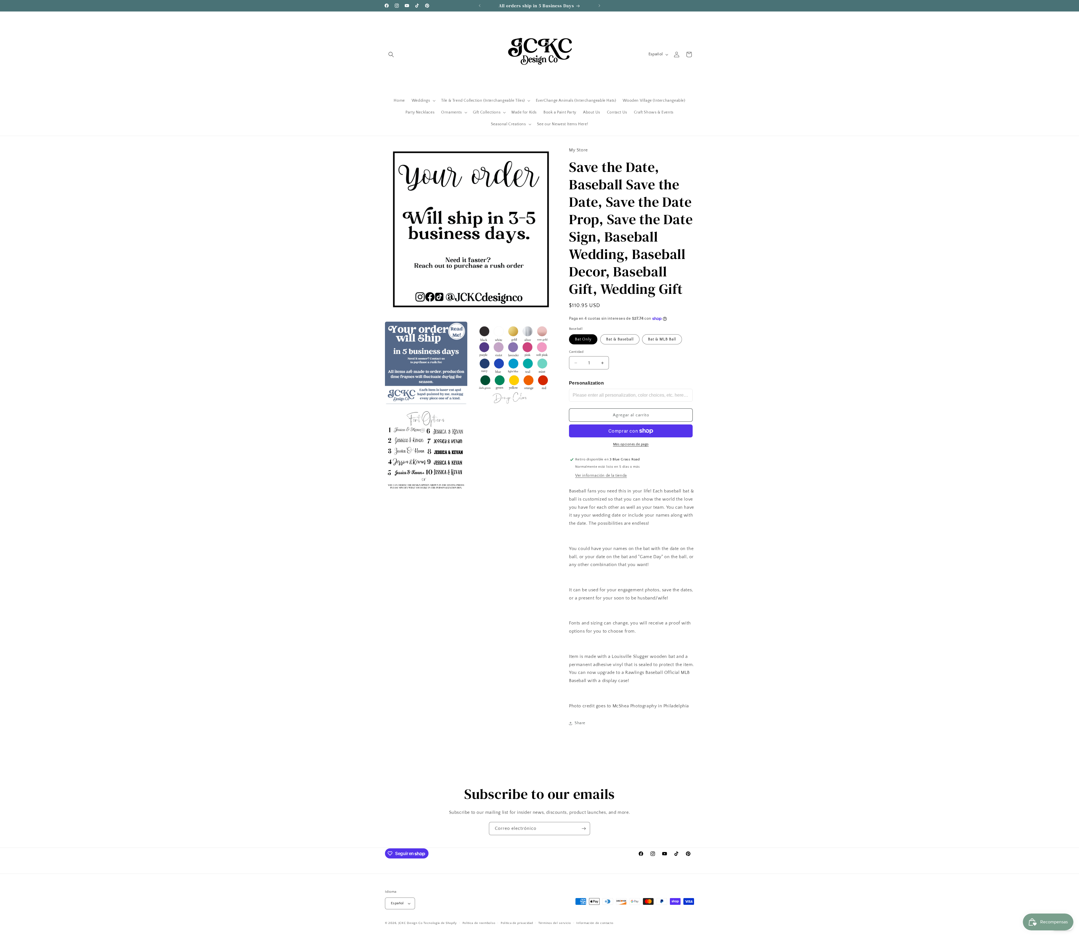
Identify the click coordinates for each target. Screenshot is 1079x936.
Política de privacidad (517, 923)
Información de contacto (594, 923)
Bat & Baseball (620, 339)
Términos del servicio (554, 923)
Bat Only (583, 339)
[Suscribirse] (583, 828)
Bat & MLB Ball (662, 339)
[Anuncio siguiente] (599, 5)
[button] (391, 54)
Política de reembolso (479, 923)
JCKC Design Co (411, 923)
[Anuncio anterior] (479, 5)
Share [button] (580, 723)
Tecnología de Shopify (440, 923)
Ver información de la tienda (601, 475)
